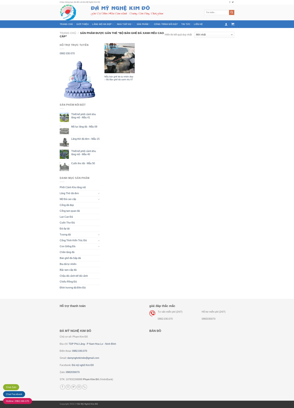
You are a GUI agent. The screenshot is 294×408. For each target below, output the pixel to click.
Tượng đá (65, 234)
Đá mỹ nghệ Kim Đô (83, 365)
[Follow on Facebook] (230, 2)
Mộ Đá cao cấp (68, 199)
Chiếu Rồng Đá (68, 281)
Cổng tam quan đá (70, 211)
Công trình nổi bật (166, 24)
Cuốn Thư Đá (67, 222)
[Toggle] (99, 193)
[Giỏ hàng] (232, 24)
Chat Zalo (11, 387)
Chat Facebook (14, 394)
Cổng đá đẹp (67, 205)
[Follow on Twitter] (233, 2)
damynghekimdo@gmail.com (83, 358)
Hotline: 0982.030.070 (17, 401)
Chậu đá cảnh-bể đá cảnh (74, 276)
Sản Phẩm (142, 24)
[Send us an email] (79, 387)
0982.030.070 (79, 351)
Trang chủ (66, 24)
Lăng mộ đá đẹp (101, 24)
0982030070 (73, 372)
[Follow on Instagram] (68, 387)
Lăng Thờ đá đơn (69, 193)
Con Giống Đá (67, 246)
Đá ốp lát (65, 228)
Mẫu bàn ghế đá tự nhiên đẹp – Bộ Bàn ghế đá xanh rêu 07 (118, 78)
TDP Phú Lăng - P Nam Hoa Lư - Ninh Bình (92, 344)
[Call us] (84, 387)
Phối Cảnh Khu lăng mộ (73, 187)
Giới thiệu (82, 24)
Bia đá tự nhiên (68, 264)
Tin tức (185, 24)
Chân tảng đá (67, 252)
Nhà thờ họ (124, 24)
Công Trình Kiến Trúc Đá (73, 240)
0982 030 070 (67, 53)
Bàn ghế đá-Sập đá (70, 258)
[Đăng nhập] (226, 24)
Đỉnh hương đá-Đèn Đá (73, 287)
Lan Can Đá (66, 217)
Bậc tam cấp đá (68, 270)
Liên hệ (198, 24)
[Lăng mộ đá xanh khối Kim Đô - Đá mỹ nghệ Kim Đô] (72, 12)
